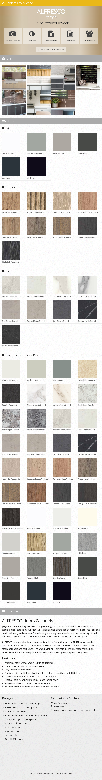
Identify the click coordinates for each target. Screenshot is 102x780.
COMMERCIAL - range (13, 739)
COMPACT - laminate (13, 735)
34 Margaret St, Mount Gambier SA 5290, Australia (75, 710)
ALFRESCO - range (12, 727)
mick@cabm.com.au (62, 703)
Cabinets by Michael (19, 3)
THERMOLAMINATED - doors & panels (20, 707)
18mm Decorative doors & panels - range (22, 703)
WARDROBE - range (13, 731)
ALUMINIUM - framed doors (16, 723)
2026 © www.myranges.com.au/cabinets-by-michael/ (52, 773)
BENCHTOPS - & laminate (15, 711)
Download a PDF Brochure (52, 49)
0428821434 (59, 706)
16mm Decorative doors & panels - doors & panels (26, 715)
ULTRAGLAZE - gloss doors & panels (20, 719)
